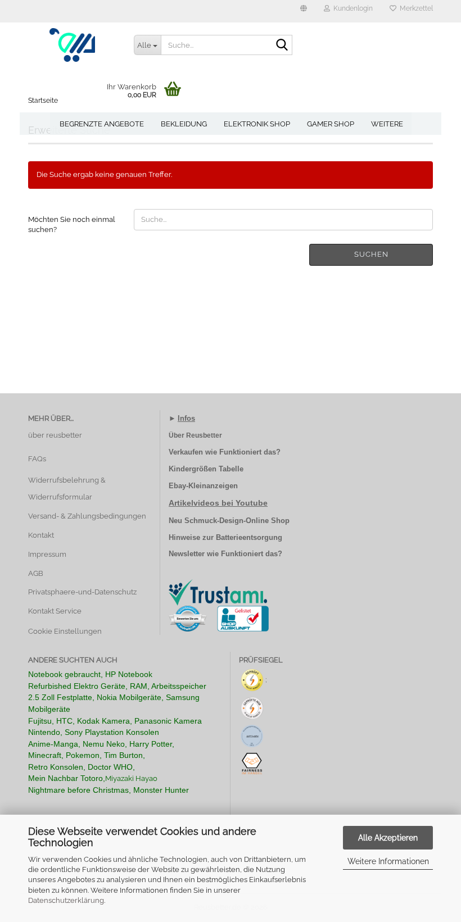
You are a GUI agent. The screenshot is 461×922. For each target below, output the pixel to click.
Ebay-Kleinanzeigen (203, 486)
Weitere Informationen (388, 861)
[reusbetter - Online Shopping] (72, 44)
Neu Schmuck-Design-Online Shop (229, 520)
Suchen (371, 254)
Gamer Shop (330, 124)
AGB (35, 573)
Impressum (47, 554)
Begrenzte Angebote (102, 124)
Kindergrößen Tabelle (206, 469)
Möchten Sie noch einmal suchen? (71, 224)
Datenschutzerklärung (66, 900)
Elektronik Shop (257, 124)
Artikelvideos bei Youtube (218, 502)
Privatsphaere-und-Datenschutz (82, 592)
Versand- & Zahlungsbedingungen (87, 516)
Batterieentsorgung (249, 537)
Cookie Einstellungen (65, 631)
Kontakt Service (55, 611)
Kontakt (41, 535)
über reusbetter (55, 435)
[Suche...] (281, 45)
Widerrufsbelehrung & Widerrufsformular (67, 488)
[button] (303, 11)
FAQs (37, 459)
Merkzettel (414, 8)
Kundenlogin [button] (351, 8)
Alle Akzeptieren (388, 837)
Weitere (387, 124)
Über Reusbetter (195, 435)
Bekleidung (184, 124)
